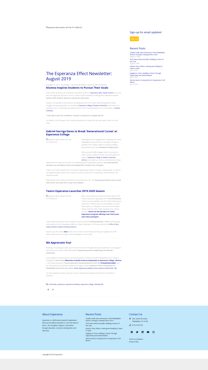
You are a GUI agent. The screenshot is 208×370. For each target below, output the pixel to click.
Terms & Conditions (136, 339)
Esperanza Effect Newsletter (97, 85)
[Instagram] (153, 332)
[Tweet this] (53, 289)
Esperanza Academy (73, 284)
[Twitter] (137, 332)
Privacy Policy (134, 342)
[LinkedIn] (142, 332)
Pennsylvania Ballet (108, 263)
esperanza (61, 284)
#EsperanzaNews (80, 85)
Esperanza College (87, 284)
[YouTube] (148, 332)
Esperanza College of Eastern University (93, 105)
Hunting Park (98, 284)
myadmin (66, 85)
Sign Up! (134, 39)
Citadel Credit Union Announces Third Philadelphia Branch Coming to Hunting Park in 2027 (147, 53)
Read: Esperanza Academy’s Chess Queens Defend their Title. (95, 268)
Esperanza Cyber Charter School (101, 93)
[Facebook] (131, 332)
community (53, 284)
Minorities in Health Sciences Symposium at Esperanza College (89, 260)
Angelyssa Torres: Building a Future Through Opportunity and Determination (145, 74)
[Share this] (48, 289)
